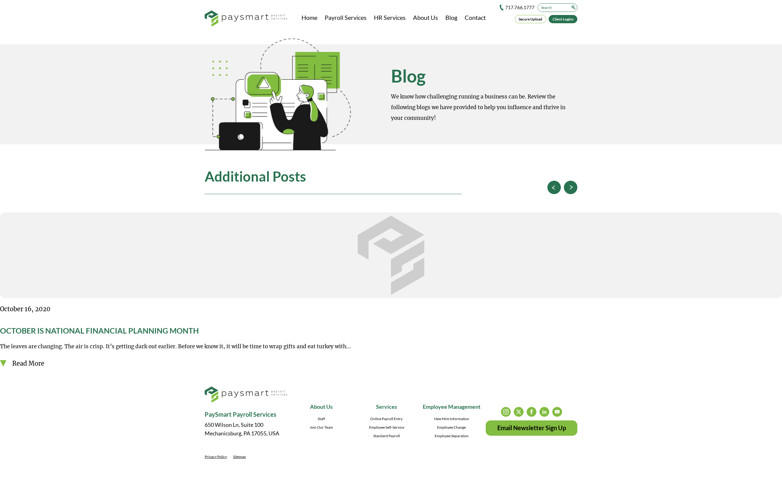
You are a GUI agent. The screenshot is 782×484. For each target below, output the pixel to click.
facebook (531, 412)
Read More (28, 363)
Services (386, 406)
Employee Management (452, 406)
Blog (451, 17)
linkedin (544, 412)
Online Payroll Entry (386, 418)
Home (309, 17)
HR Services (390, 17)
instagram (506, 412)
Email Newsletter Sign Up (531, 427)
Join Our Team (321, 427)
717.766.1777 (520, 7)
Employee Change (451, 427)
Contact (475, 17)
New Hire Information (451, 418)
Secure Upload (530, 19)
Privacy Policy (216, 456)
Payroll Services (346, 17)
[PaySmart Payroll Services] (246, 19)
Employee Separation (452, 436)
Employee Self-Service (386, 427)
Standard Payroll (386, 436)
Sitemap (239, 456)
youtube (557, 412)
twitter (519, 412)
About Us (425, 17)
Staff (321, 418)
